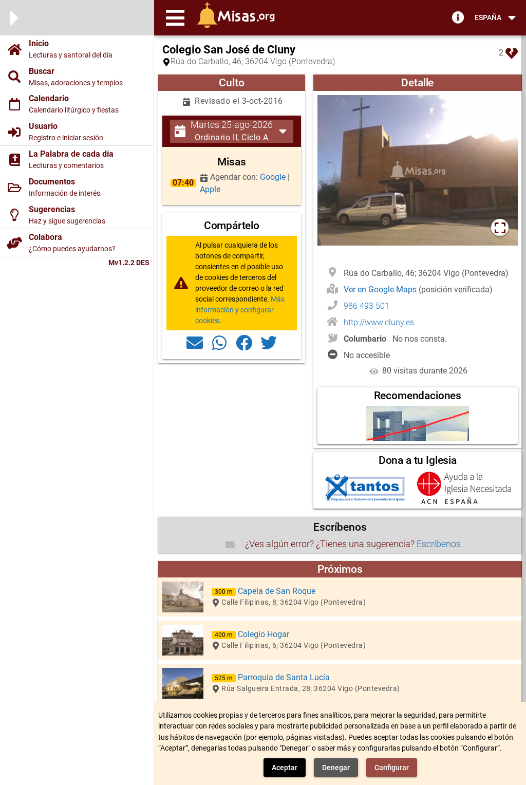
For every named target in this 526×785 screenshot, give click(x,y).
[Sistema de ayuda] (458, 17)
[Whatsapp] (219, 342)
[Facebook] (244, 342)
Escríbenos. (440, 544)
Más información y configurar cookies (240, 310)
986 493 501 (366, 306)
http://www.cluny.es (379, 322)
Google (274, 177)
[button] (175, 17)
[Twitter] (268, 342)
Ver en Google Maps (381, 289)
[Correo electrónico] (194, 342)
